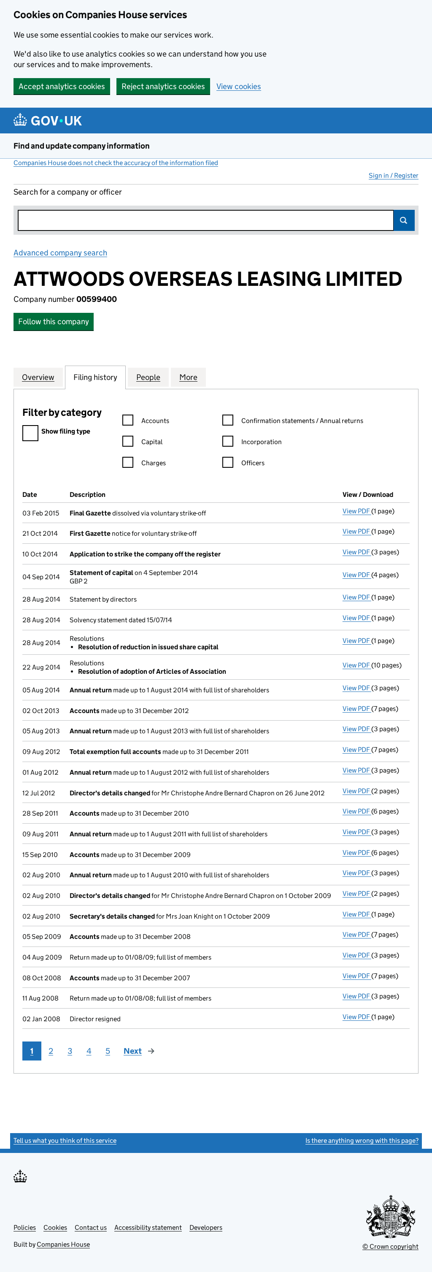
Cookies (55, 1227)
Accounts (155, 421)
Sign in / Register (393, 175)
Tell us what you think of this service (65, 1140)
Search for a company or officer (68, 192)
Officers (253, 463)
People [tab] (148, 377)
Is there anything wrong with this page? (361, 1140)
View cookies (238, 86)
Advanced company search (60, 253)
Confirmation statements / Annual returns (302, 421)
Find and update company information (82, 146)
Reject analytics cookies (163, 86)
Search (404, 220)
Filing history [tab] (95, 377)
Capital (151, 442)
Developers (205, 1227)
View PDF (357, 511)
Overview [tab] (38, 377)
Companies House (63, 1244)
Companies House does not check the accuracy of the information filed (116, 163)
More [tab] (188, 377)
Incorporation (261, 442)
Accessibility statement (148, 1227)
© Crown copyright (390, 1246)
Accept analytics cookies (62, 86)
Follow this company (53, 321)
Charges (153, 463)
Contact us (91, 1227)
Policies (25, 1227)
